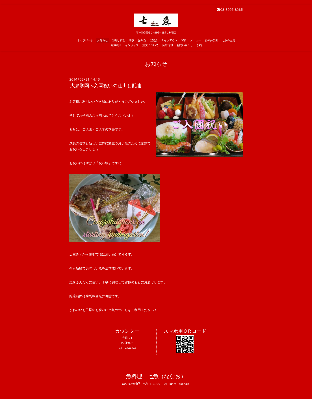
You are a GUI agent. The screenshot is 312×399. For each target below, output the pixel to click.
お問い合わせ (185, 45)
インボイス (132, 45)
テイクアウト (169, 40)
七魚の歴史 (228, 40)
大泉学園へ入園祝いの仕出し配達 (105, 85)
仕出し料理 (118, 40)
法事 (131, 40)
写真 (184, 40)
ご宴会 (154, 40)
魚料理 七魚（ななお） (156, 376)
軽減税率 (116, 45)
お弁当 (142, 40)
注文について (150, 45)
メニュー (195, 40)
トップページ (85, 40)
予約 (199, 45)
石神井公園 (211, 40)
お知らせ (102, 40)
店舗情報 (167, 45)
